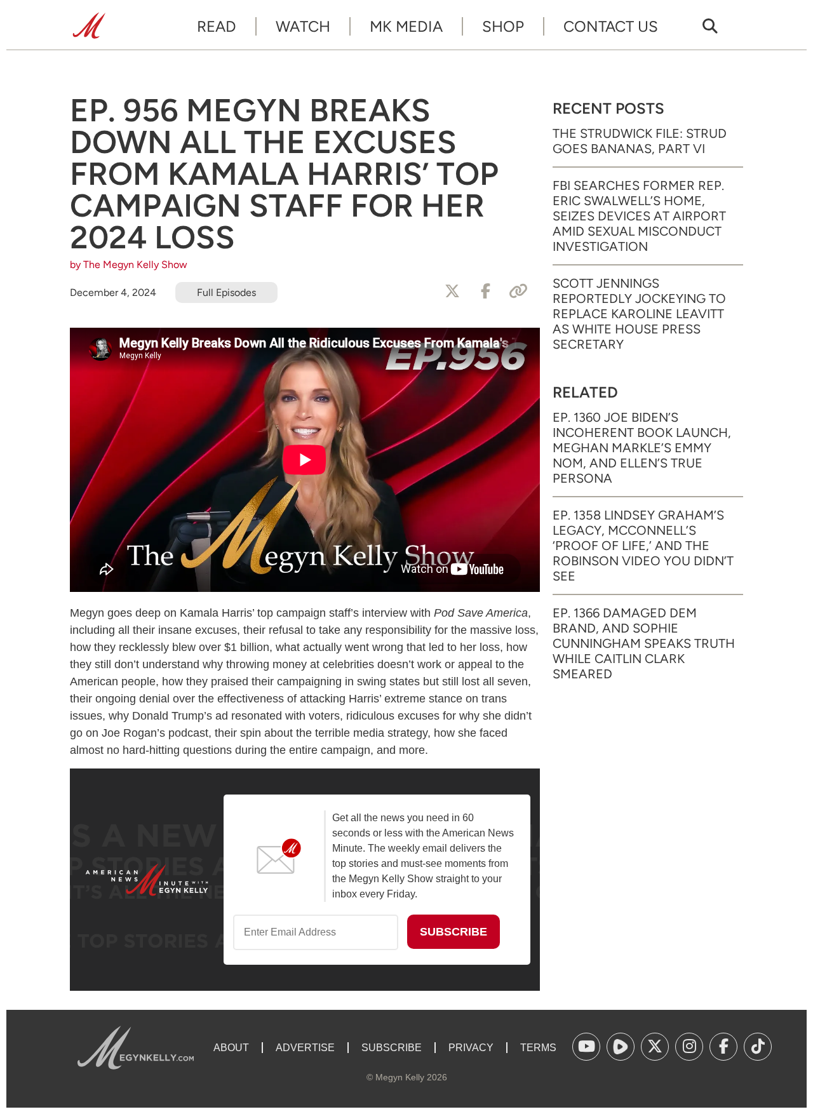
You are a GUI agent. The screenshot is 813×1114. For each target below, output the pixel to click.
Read (216, 26)
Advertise (305, 1047)
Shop (503, 26)
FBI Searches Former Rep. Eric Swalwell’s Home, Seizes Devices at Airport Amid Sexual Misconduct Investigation (639, 216)
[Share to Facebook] (485, 291)
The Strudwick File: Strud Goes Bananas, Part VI (640, 141)
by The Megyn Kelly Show (128, 264)
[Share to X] (452, 291)
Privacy (471, 1047)
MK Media (406, 26)
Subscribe (391, 1047)
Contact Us (610, 26)
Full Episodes (226, 292)
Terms (538, 1047)
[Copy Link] (518, 291)
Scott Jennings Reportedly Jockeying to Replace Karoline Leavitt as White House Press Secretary (639, 314)
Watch (303, 26)
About (231, 1047)
